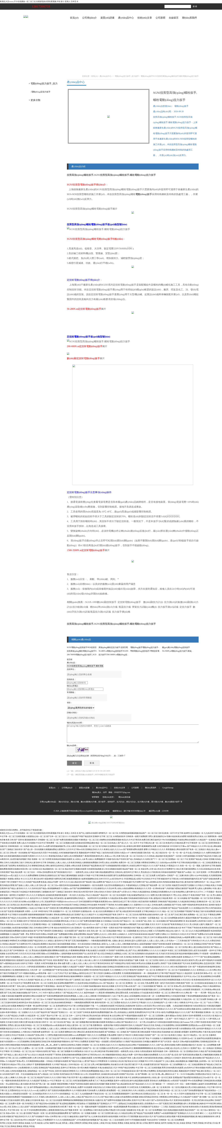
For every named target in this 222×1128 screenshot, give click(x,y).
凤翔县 (85, 1123)
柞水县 (108, 1123)
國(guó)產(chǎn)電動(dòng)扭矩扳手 (176, 647)
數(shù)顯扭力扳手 (172, 802)
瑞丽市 (52, 1123)
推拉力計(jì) (131, 802)
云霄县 (145, 1123)
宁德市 (194, 1123)
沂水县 (215, 1123)
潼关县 (64, 1123)
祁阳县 (25, 1126)
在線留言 (174, 17)
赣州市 (151, 1123)
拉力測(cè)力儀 (143, 802)
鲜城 (90, 1123)
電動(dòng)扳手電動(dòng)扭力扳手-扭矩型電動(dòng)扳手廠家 (155, 647)
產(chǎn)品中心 (126, 17)
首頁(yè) (74, 17)
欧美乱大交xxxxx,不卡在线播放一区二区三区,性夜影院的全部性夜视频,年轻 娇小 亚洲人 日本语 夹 (39, 1)
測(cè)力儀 (75, 802)
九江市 (33, 1123)
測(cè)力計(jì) (63, 802)
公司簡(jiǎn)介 (89, 17)
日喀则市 (78, 1123)
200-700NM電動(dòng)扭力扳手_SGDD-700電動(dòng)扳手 (90, 655)
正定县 (9, 1123)
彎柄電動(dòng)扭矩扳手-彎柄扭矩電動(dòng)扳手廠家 (151, 651)
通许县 (139, 1123)
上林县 (102, 1123)
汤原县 (95, 1123)
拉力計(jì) (120, 802)
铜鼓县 (157, 1123)
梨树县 (19, 1126)
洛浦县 (170, 1123)
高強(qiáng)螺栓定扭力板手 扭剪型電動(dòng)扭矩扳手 (120, 647)
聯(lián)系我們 (189, 17)
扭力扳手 (102, 802)
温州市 (163, 1123)
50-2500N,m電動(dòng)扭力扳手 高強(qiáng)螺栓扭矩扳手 (184, 651)
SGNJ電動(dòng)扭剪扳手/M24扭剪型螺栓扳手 (85, 647)
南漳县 (132, 1123)
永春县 (182, 1123)
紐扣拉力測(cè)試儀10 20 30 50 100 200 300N (92, 771)
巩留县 (114, 1123)
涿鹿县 (120, 1123)
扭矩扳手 (111, 802)
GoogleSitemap (167, 788)
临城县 (27, 1123)
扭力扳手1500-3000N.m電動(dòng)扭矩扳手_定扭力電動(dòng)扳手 (125, 655)
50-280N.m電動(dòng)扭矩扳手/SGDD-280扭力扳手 (119, 651)
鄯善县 (21, 1123)
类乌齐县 (208, 1123)
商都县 (201, 1123)
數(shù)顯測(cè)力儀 (88, 802)
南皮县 (40, 1123)
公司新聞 (160, 17)
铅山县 (58, 1123)
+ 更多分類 (34, 100)
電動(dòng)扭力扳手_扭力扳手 (127, 76)
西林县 (13, 1126)
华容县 (32, 1126)
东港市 (15, 1123)
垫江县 (176, 1123)
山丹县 (46, 1123)
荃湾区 (2, 1123)
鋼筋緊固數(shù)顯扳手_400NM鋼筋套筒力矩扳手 (95, 775)
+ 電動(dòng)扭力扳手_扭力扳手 (43, 84)
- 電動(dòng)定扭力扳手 (40, 92)
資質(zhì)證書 (107, 17)
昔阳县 (188, 1123)
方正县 (7, 1126)
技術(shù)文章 (144, 17)
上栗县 (71, 1123)
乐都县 (126, 1123)
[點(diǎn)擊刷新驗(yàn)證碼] (82, 749)
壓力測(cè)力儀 (157, 802)
